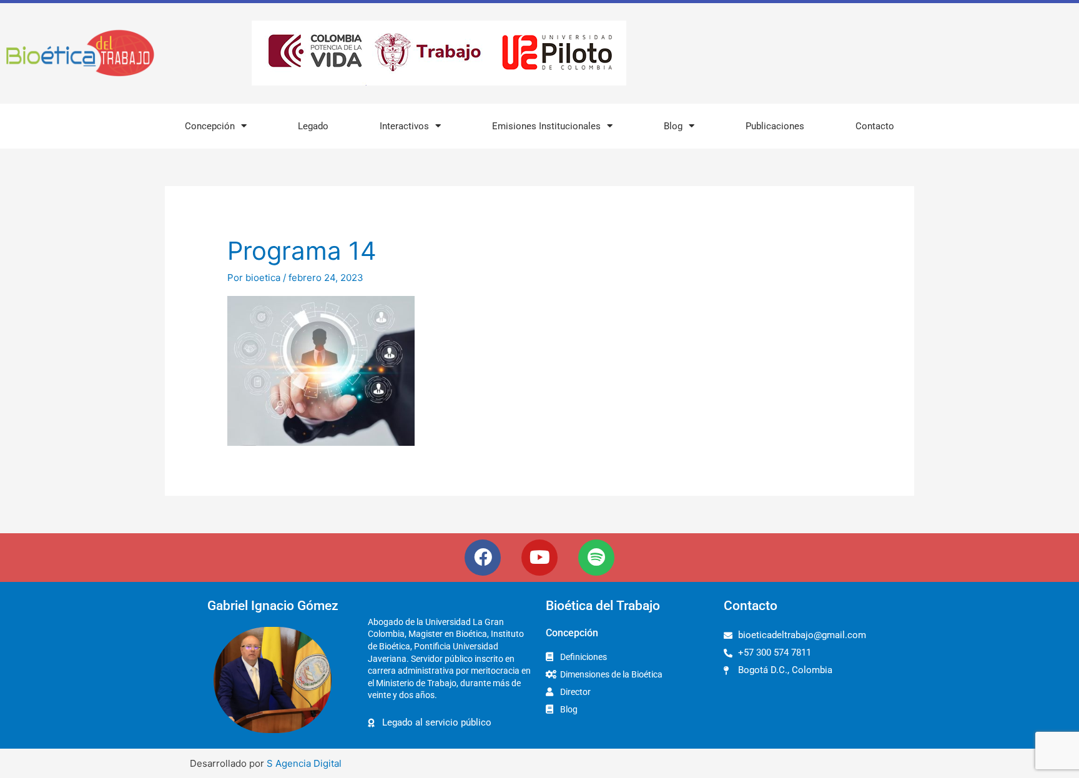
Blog (673, 126)
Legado (313, 126)
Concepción (210, 126)
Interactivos (404, 126)
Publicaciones (775, 126)
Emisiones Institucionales (546, 126)
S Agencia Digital (304, 763)
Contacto (874, 126)
